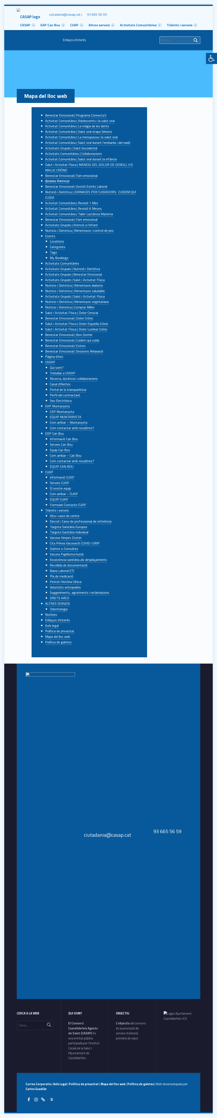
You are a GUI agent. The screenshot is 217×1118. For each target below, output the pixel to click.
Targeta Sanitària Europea (68, 526)
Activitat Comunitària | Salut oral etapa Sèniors (78, 131)
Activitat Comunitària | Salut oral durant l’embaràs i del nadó (87, 142)
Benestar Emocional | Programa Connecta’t (76, 115)
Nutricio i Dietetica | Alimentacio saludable (75, 290)
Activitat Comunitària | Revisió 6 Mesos (73, 208)
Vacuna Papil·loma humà (66, 554)
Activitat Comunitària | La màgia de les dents (77, 126)
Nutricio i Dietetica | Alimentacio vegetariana (77, 301)
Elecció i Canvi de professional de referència (80, 521)
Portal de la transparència (68, 389)
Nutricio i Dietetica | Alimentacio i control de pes (79, 230)
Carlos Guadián (36, 1089)
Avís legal (52, 625)
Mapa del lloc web (57, 636)
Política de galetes (58, 642)
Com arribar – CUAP (64, 493)
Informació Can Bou (64, 438)
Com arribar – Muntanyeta (68, 422)
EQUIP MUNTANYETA (65, 416)
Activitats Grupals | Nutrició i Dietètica (72, 268)
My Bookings (59, 257)
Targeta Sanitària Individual (69, 532)
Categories (57, 246)
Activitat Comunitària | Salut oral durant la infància (81, 159)
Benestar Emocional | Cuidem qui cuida (72, 340)
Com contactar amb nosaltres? (72, 427)
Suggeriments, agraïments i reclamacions (79, 592)
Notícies (51, 614)
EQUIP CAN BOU (62, 466)
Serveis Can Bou (61, 444)
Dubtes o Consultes (64, 548)
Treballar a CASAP (62, 373)
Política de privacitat (59, 631)
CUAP (49, 471)
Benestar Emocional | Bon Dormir (68, 334)
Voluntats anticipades (65, 587)
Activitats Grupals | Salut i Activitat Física (75, 279)
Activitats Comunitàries (138, 25)
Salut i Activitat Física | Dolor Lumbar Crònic (76, 329)
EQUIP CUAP (59, 499)
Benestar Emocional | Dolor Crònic (69, 318)
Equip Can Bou (60, 449)
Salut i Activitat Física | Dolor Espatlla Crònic (76, 323)
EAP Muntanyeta (57, 406)
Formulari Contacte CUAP (68, 504)
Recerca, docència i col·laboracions (74, 378)
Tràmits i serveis (179, 25)
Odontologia (59, 609)
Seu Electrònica (61, 400)
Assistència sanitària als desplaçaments (78, 559)
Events (50, 236)
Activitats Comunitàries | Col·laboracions (73, 153)
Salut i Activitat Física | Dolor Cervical (71, 312)
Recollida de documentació (69, 565)
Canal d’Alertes (60, 384)
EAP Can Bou (54, 433)
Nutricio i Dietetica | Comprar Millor (70, 307)
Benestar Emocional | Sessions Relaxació (74, 351)
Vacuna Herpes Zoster (66, 537)
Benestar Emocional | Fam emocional (71, 175)
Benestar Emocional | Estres (65, 345)
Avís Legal (60, 1084)
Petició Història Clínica (65, 581)
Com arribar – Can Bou (65, 455)
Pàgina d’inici (54, 356)
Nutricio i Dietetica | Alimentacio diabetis (74, 285)
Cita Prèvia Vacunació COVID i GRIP (75, 543)
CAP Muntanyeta (62, 411)
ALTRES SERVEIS (57, 603)
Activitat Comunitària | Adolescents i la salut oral (80, 120)
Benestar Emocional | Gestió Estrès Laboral (76, 186)
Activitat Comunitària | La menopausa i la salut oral (81, 137)
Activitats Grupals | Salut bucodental (71, 148)
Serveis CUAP (59, 482)
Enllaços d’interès (74, 40)
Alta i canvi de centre (64, 515)
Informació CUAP (62, 477)
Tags (53, 252)
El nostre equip (60, 488)
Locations (57, 241)
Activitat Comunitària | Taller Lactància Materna (79, 213)
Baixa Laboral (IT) (62, 570)
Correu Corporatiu (39, 1084)
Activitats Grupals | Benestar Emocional (73, 274)
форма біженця (57, 180)
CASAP (50, 362)
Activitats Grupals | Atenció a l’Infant (71, 224)
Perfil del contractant (65, 395)
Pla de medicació (61, 576)
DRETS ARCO (59, 598)
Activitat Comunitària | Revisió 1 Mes (71, 202)
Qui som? (56, 367)
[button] (211, 58)
